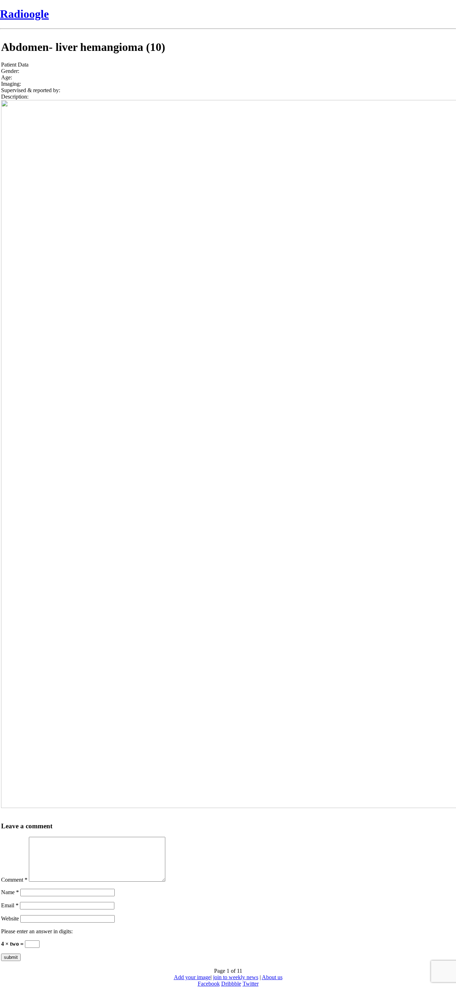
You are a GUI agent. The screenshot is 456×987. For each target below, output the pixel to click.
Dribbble (231, 984)
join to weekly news (235, 977)
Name (10, 892)
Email (10, 905)
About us (272, 977)
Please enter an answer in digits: (37, 931)
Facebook (209, 984)
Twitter (251, 984)
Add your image (192, 977)
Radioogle (24, 13)
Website (10, 918)
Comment (14, 880)
